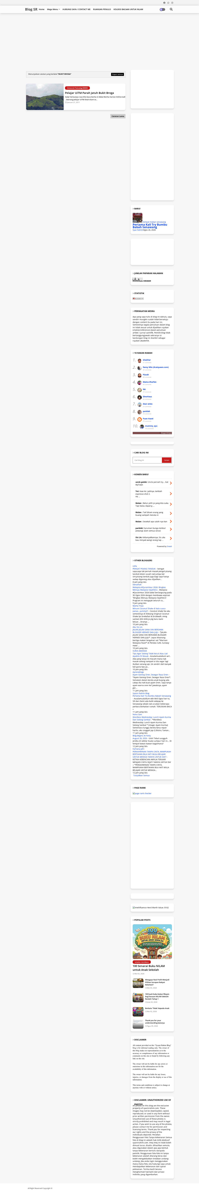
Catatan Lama (118, 116)
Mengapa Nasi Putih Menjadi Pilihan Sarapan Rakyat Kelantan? (157, 982)
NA (144, 389)
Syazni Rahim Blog (141, 693)
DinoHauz (147, 396)
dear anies (147, 404)
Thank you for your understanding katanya (155, 1021)
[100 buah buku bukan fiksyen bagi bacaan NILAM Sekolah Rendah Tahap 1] (138, 997)
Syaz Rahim (138, 230)
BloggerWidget (166, 433)
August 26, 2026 (140, 738)
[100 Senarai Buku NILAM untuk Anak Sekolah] (152, 941)
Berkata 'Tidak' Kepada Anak (157, 1008)
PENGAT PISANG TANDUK (144, 568)
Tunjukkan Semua (141, 775)
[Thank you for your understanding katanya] (138, 1024)
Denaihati (137, 584)
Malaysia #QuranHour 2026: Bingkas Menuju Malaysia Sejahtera (149, 588)
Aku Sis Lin (137, 627)
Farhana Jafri (138, 749)
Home (41, 9)
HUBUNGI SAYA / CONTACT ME (76, 9)
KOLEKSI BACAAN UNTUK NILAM (128, 9)
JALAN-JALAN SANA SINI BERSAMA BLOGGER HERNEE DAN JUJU (148, 631)
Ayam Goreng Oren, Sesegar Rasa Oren (150, 674)
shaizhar (147, 360)
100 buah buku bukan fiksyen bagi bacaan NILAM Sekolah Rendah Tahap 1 (157, 996)
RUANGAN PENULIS (102, 9)
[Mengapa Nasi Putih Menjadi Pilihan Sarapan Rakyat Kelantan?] (138, 983)
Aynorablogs (138, 672)
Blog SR (31, 9)
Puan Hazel (148, 418)
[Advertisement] (90, 22)
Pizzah (146, 374)
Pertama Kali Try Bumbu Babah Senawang (150, 226)
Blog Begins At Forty (142, 735)
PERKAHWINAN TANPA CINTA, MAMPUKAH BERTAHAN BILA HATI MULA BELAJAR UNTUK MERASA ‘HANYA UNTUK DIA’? (152, 754)
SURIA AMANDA (140, 651)
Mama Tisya (138, 605)
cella (135, 566)
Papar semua (117, 74)
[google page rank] (142, 793)
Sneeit (169, 546)
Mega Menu (52, 9)
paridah (146, 411)
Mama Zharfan (149, 382)
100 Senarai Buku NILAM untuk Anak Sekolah (149, 968)
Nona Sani (137, 714)
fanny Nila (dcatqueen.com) (156, 367)
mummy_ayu (151, 426)
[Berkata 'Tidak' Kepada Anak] (138, 1011)
